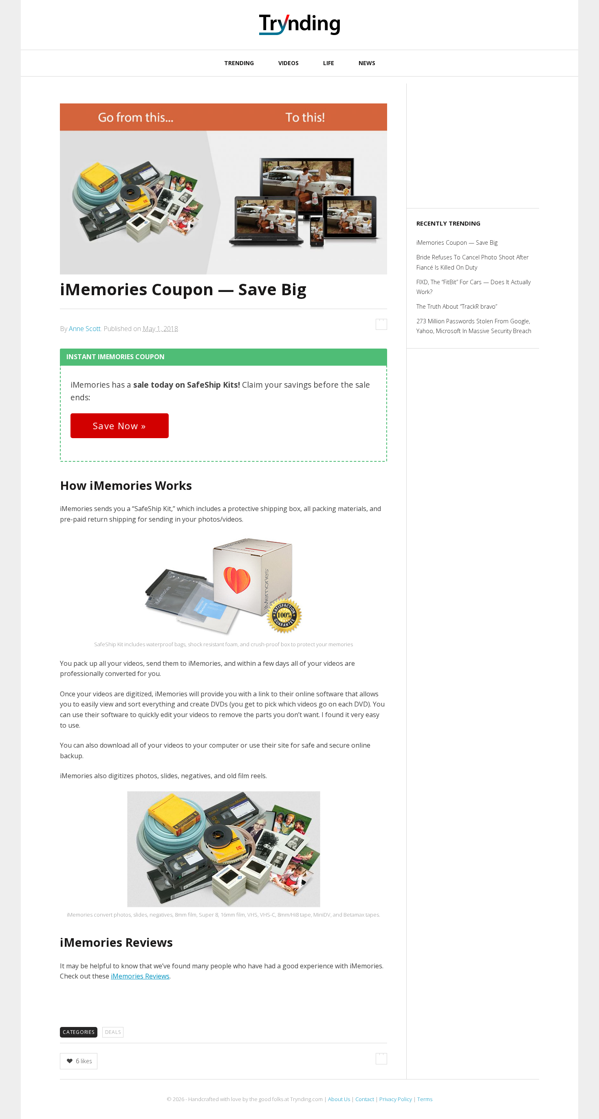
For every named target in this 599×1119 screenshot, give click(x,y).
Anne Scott (85, 328)
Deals (113, 1032)
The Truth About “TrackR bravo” (456, 306)
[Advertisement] (477, 144)
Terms (424, 1099)
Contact (364, 1099)
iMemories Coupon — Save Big (457, 242)
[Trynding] (299, 25)
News (367, 63)
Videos (288, 63)
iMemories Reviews (140, 976)
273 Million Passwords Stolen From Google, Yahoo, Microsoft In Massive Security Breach (473, 326)
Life (328, 63)
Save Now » (119, 425)
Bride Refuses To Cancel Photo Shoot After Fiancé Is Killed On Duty (472, 262)
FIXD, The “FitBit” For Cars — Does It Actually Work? (473, 287)
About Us (339, 1099)
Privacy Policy (395, 1099)
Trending (239, 63)
